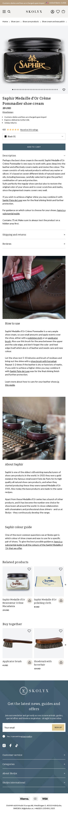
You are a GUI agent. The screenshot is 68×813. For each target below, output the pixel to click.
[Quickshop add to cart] (29, 600)
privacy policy (26, 736)
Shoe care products (31, 21)
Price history (8, 112)
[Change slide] (12, 89)
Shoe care (15, 21)
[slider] (34, 60)
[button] (34, 136)
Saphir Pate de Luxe (12, 200)
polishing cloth (35, 338)
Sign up (58, 727)
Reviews (7, 244)
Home (5, 21)
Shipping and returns (14, 234)
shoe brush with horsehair (43, 361)
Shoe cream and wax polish (53, 21)
